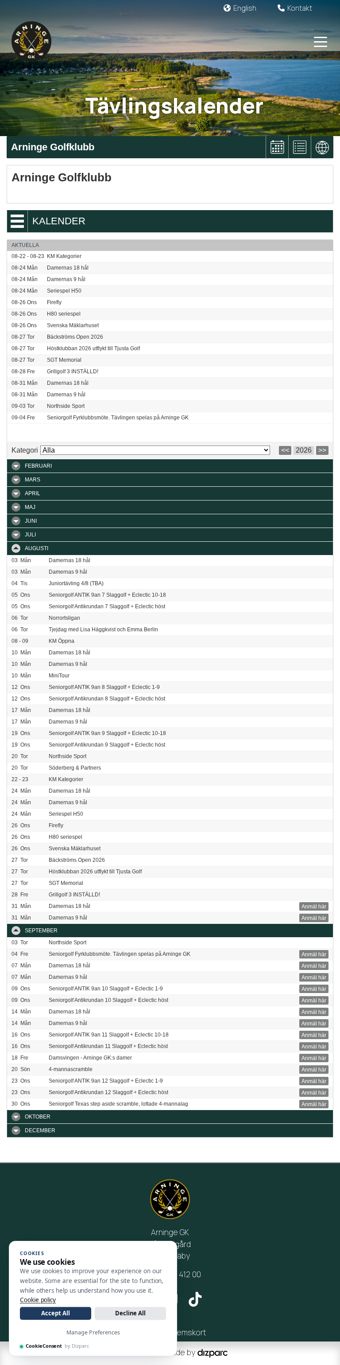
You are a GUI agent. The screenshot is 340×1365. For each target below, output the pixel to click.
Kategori (25, 450)
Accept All (55, 1313)
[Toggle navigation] (320, 41)
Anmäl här (313, 906)
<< (285, 450)
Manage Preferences (93, 1332)
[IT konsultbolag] (212, 1352)
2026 (304, 450)
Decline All (130, 1313)
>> (322, 450)
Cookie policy (38, 1300)
